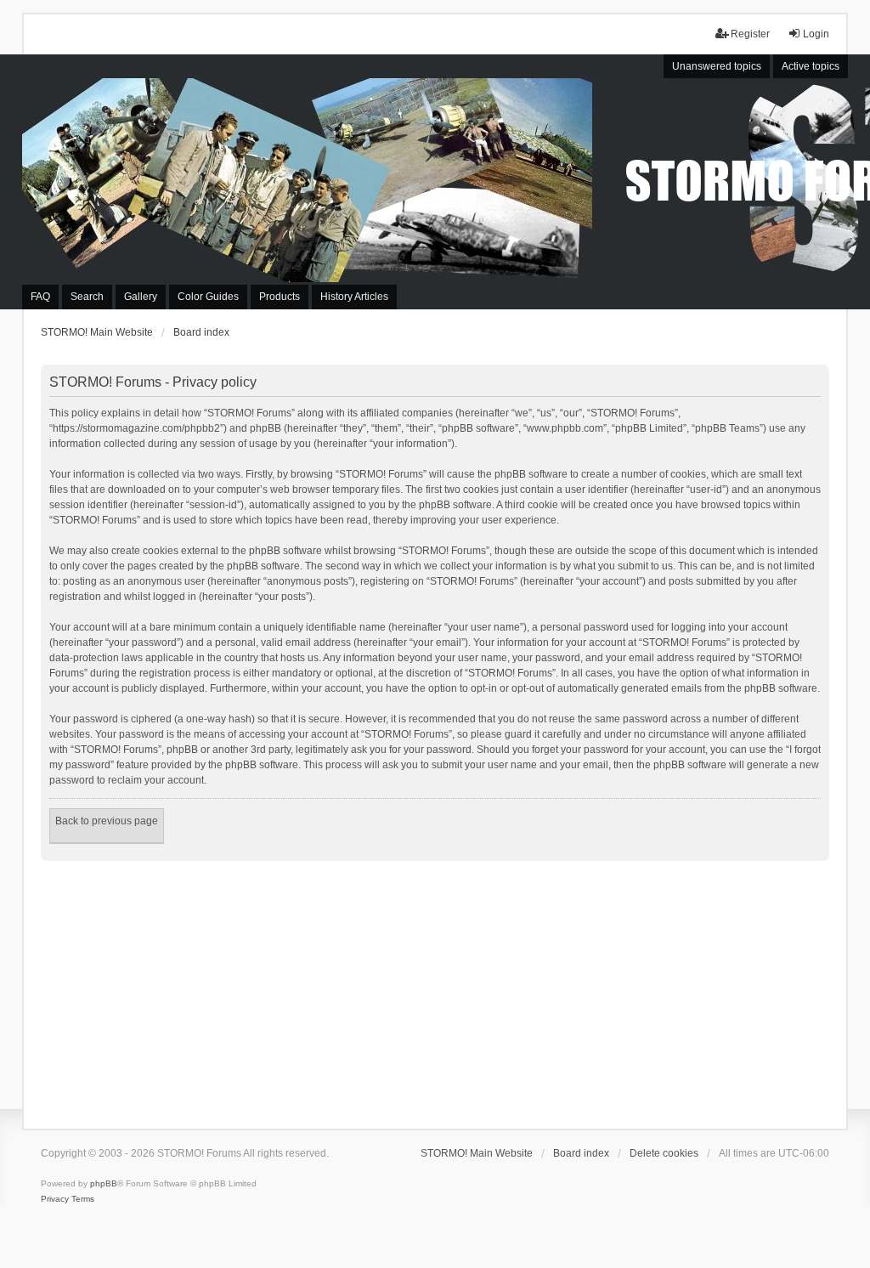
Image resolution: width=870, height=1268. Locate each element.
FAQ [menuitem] (40, 297)
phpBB (103, 1183)
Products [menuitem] (279, 297)
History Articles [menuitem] (354, 297)
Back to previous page (106, 821)
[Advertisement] (435, 988)
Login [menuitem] (816, 34)
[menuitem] (55, 1199)
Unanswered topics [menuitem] (716, 66)
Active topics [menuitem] (810, 66)
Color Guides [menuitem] (208, 297)
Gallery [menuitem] (140, 297)
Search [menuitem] (87, 297)
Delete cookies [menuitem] (664, 1153)
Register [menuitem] (750, 34)
